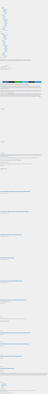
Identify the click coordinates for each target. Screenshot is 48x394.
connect (25, 390)
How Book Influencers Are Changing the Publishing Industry (11, 280)
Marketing (3, 14)
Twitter (6, 47)
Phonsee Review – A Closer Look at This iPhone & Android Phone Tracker (13, 299)
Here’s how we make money (5, 69)
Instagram (6, 20)
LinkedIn (6, 23)
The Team (3, 29)
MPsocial (40, 96)
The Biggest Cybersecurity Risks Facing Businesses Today (11, 234)
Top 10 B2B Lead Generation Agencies (7, 257)
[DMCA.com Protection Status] (6, 380)
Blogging (4, 16)
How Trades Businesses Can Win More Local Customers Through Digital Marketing (15, 191)
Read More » (2, 334)
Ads (3, 15)
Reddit (6, 24)
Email (4, 17)
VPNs (5, 39)
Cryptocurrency (5, 9)
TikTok (6, 21)
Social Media (5, 19)
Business (3, 8)
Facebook (6, 48)
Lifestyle (4, 10)
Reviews (4, 27)
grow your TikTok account (26, 93)
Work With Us (5, 30)
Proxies (6, 38)
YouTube (6, 25)
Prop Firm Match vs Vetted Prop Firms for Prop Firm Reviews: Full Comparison (14, 211)
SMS (4, 26)
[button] (24, 31)
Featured (3, 7)
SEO (3, 18)
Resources (3, 28)
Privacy (4, 37)
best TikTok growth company (10, 154)
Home (1, 57)
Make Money (5, 11)
